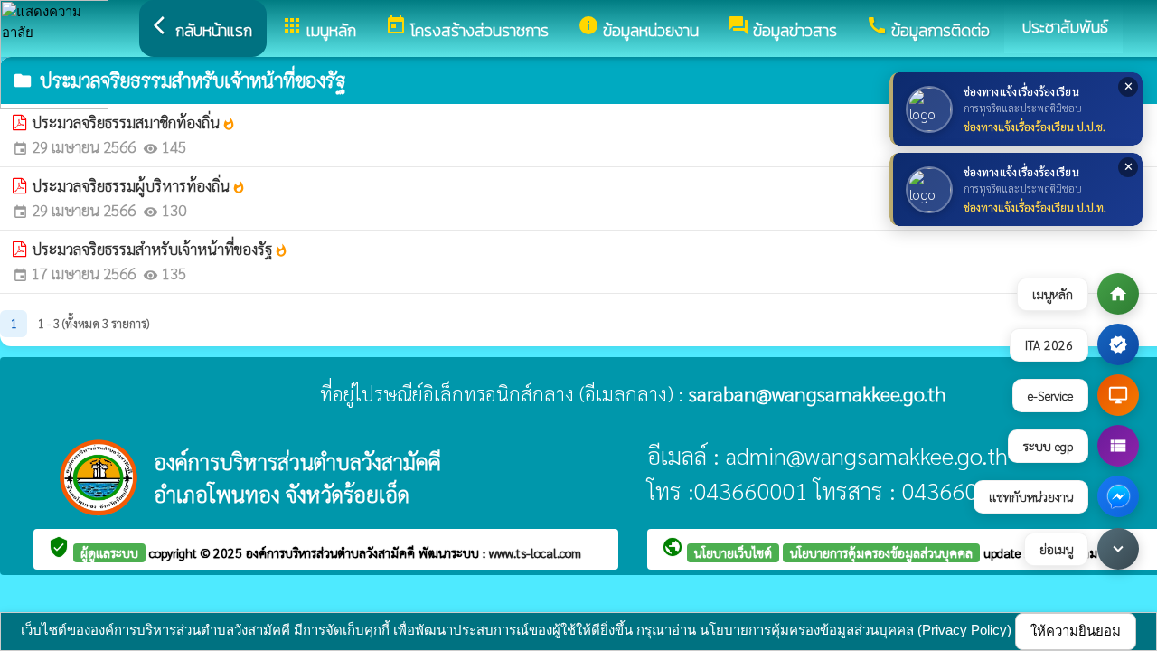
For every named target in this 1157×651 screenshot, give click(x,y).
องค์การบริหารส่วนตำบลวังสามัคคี (332, 552)
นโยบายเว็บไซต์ (733, 552)
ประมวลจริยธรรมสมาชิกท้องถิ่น (134, 122)
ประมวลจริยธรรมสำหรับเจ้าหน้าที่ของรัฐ (160, 249)
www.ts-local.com (535, 552)
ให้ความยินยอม (1075, 630)
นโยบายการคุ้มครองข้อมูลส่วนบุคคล (881, 552)
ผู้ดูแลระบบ (109, 552)
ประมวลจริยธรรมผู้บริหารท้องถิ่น (139, 185)
